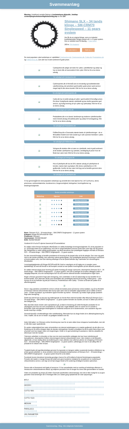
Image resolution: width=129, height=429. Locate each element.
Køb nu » (88, 50)
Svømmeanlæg (64, 4)
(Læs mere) (92, 41)
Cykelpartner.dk (65, 57)
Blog (60, 426)
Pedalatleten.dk (98, 57)
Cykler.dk (88, 57)
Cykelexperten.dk (78, 57)
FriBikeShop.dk (31, 60)
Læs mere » (73, 50)
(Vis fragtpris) (74, 44)
